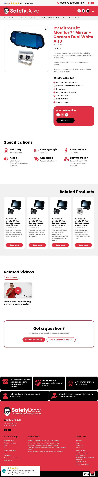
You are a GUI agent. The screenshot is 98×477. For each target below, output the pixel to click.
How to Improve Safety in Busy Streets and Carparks (45, 452)
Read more (14, 245)
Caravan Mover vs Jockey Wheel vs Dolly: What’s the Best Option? (47, 448)
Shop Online (8, 460)
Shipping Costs (81, 461)
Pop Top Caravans (34, 18)
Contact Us (79, 445)
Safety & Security (10, 450)
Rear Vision (12, 18)
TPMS (5, 445)
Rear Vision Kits (22, 18)
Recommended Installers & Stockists (85, 458)
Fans (5, 448)
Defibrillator (7, 455)
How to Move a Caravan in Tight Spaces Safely (43, 443)
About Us (79, 440)
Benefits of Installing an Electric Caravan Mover (43, 440)
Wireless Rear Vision (10, 443)
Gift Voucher (80, 448)
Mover (6, 453)
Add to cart (65, 120)
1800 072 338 (94, 7)
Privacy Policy (80, 455)
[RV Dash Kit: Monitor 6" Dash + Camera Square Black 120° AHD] (60, 207)
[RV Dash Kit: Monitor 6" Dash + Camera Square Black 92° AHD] (14, 207)
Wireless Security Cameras (13, 458)
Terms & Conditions (82, 464)
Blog (77, 443)
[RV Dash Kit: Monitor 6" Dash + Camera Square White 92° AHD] (83, 207)
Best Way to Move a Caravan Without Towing (43, 445)
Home (6, 18)
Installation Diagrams (83, 453)
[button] (93, 11)
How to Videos (80, 450)
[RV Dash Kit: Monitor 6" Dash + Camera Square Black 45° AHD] (37, 207)
